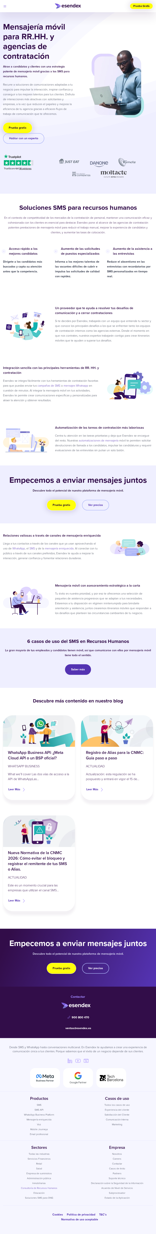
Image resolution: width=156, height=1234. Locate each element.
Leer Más (14, 789)
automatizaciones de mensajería (98, 440)
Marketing (117, 1124)
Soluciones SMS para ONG (39, 1198)
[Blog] (86, 1060)
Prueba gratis (17, 128)
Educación (39, 1193)
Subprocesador (117, 1193)
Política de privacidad (81, 1214)
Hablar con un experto (23, 138)
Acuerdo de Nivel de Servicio (117, 1188)
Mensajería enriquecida (39, 1119)
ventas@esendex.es (78, 1028)
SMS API (39, 1110)
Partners (117, 1173)
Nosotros (117, 1154)
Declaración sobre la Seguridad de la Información (117, 1183)
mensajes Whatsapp (76, 386)
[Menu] (5, 6)
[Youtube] (78, 1060)
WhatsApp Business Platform (39, 1115)
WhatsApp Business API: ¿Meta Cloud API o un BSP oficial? (35, 755)
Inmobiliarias (39, 1183)
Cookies (57, 1214)
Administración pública (39, 1178)
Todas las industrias (39, 1154)
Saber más (78, 669)
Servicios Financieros (39, 1159)
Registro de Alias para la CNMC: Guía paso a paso (115, 755)
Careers (117, 1159)
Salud (39, 1168)
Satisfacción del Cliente (117, 1115)
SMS (32, 548)
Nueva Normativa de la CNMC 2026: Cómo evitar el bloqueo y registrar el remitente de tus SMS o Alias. (37, 861)
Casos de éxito (117, 1168)
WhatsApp (18, 548)
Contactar (117, 1164)
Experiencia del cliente (117, 1110)
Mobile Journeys (39, 1129)
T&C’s (103, 1214)
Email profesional (39, 1134)
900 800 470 (80, 1017)
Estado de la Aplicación (117, 1198)
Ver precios (95, 505)
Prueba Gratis (141, 6)
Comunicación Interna (117, 1119)
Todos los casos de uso (117, 1105)
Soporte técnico (117, 1178)
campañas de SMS (49, 386)
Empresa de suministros (39, 1173)
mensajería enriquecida (59, 548)
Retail (39, 1164)
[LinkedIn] (70, 1060)
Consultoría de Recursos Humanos (39, 1188)
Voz (39, 1124)
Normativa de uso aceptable (79, 1219)
